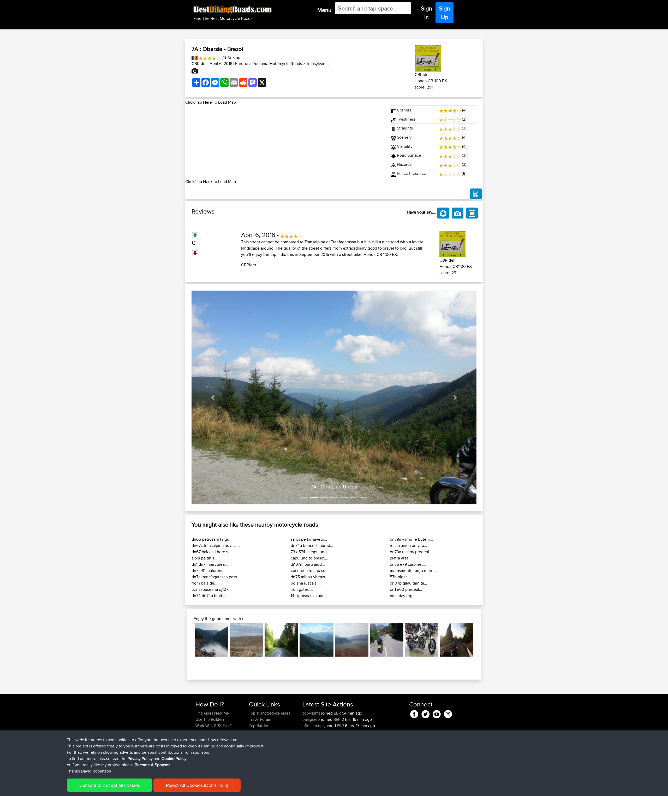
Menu (324, 10)
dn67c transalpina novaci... (216, 546)
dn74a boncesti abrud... (312, 546)
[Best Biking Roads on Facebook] (414, 713)
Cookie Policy (174, 759)
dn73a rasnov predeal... (411, 552)
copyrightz (311, 713)
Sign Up (444, 12)
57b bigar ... (400, 577)
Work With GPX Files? (213, 725)
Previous (187, 640)
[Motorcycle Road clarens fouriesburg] (351, 640)
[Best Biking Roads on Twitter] (425, 713)
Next (481, 640)
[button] (213, 397)
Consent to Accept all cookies (109, 785)
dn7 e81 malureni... (208, 571)
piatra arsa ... (401, 558)
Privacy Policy (140, 759)
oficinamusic (313, 725)
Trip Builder (258, 725)
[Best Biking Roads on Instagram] (448, 713)
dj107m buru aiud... (308, 564)
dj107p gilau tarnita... (408, 583)
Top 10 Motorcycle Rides (269, 713)
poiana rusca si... (306, 583)
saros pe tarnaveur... (309, 539)
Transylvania (317, 64)
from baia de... (204, 583)
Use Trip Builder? (209, 719)
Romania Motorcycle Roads (277, 64)
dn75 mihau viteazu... (310, 577)
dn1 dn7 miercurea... (210, 564)
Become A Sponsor (152, 765)
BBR (337, 713)
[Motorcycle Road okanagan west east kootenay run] (421, 640)
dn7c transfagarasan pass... (216, 577)
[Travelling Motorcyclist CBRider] (428, 58)
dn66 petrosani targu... (212, 539)
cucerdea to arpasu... (310, 571)
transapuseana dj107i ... (213, 589)
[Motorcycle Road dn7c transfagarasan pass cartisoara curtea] (456, 640)
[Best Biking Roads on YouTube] (437, 713)
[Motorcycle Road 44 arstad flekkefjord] (386, 640)
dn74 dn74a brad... (208, 596)
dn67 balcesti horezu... (212, 552)
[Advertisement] (284, 142)
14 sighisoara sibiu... (308, 596)
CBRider (199, 64)
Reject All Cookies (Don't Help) (197, 785)
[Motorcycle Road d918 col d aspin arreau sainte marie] (316, 640)
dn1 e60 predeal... (406, 589)
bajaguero (311, 719)
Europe (241, 64)
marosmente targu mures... (414, 571)
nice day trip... (402, 596)
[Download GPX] (476, 193)
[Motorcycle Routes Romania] (195, 57)
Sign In (426, 12)
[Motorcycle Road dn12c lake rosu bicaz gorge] (281, 640)
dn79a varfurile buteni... (411, 539)
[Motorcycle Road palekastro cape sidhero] (246, 640)
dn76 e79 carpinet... (408, 564)
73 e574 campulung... (310, 552)
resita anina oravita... (408, 546)
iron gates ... (302, 589)
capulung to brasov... (309, 558)
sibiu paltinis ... (205, 558)
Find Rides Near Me (212, 713)
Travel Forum (260, 719)
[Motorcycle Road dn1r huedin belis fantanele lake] (211, 640)
